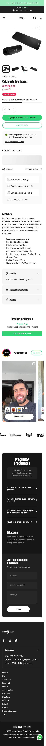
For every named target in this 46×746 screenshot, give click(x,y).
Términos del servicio (34, 734)
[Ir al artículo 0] (6, 69)
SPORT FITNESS (9, 76)
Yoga (4, 714)
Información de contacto (29, 737)
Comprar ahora (22, 125)
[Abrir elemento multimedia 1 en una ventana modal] (37, 28)
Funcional (6, 683)
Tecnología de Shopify (31, 731)
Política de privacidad (14, 737)
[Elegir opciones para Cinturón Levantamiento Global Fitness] (43, 409)
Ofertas (5, 672)
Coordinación (7, 690)
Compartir (9, 169)
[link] (14, 656)
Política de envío (22, 734)
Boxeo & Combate (9, 711)
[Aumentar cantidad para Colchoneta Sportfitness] (13, 110)
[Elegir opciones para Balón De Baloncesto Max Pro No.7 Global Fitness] (13, 409)
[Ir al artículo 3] (24, 69)
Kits (3, 676)
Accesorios (6, 679)
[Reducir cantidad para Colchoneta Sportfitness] (4, 110)
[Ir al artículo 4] (33, 69)
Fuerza (5, 686)
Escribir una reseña (22, 333)
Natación (5, 700)
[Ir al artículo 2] (15, 69)
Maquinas (6, 693)
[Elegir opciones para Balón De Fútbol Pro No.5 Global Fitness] (7, 409)
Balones (5, 707)
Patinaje (5, 704)
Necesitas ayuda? (35, 169)
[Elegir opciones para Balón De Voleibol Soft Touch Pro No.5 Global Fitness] (19, 409)
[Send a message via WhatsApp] (40, 737)
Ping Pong (6, 697)
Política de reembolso (9, 734)
